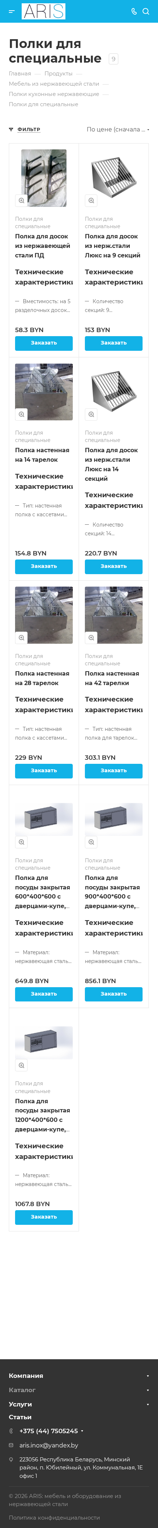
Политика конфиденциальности (54, 1517)
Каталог (22, 1390)
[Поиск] (145, 11)
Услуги (20, 1404)
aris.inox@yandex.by (48, 1445)
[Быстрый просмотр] (21, 201)
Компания (26, 1375)
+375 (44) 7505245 (48, 1431)
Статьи (20, 1417)
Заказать (44, 342)
